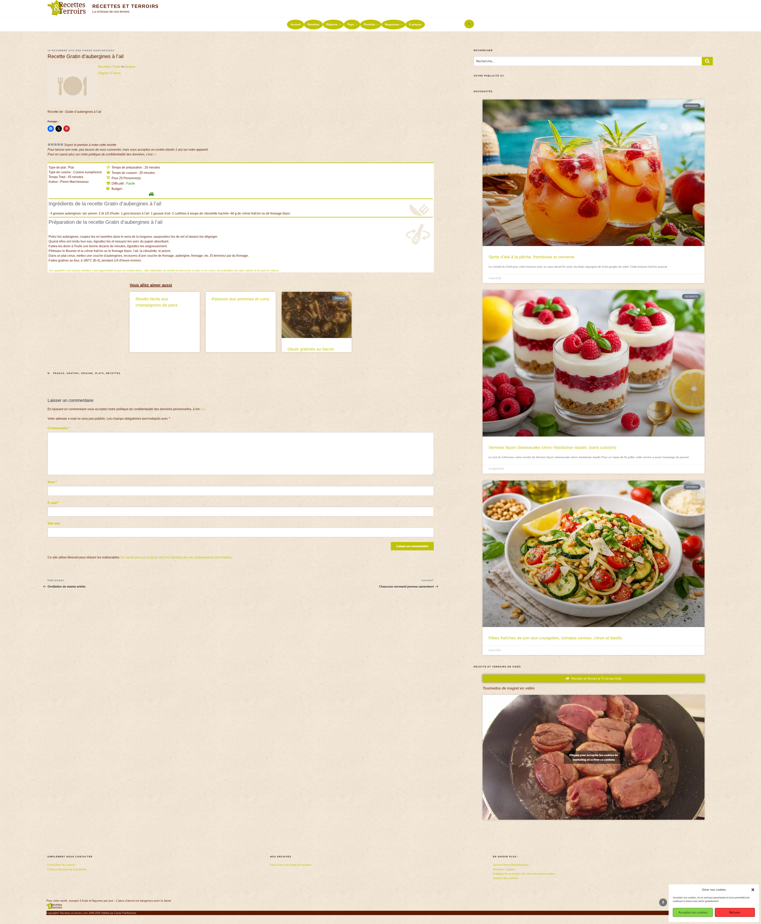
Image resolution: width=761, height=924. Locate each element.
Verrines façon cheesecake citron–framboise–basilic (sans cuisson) (552, 447)
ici (154, 154)
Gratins (130, 66)
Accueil (296, 24)
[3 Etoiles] (55, 144)
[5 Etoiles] (61, 144)
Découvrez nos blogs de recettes (290, 864)
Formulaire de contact (61, 864)
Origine (103, 73)
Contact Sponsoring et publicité (66, 869)
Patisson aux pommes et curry (240, 299)
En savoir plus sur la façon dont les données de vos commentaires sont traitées (176, 557)
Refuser (734, 912)
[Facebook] (663, 902)
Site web (54, 523)
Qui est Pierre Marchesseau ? (511, 864)
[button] (753, 890)
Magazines (392, 24)
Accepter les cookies (692, 912)
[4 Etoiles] (58, 144)
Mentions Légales (504, 869)
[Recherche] (707, 61)
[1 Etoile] (49, 144)
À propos (415, 24)
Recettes (313, 24)
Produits (369, 24)
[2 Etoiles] (52, 144)
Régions (332, 24)
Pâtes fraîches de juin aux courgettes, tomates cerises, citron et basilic (555, 638)
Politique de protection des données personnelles (524, 873)
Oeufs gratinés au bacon (311, 349)
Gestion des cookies (505, 878)
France (116, 73)
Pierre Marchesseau (98, 50)
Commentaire (59, 428)
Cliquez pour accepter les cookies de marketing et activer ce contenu (593, 757)
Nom (52, 482)
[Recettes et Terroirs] (54, 908)
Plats (116, 66)
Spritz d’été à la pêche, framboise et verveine (531, 257)
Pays (350, 24)
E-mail (53, 503)
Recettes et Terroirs (125, 6)
